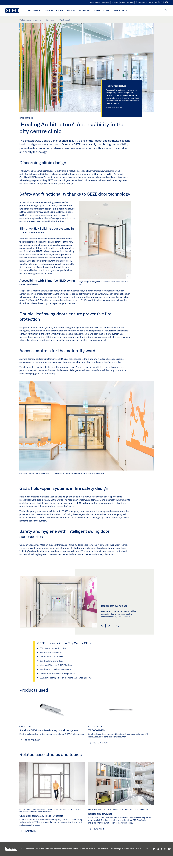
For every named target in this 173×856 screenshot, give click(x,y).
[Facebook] (161, 2)
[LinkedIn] (156, 2)
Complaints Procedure (87, 849)
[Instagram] (159, 2)
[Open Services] (126, 10)
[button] (141, 3)
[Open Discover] (40, 10)
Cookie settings (115, 849)
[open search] (166, 10)
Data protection (102, 849)
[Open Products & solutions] (74, 10)
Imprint (138, 849)
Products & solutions (58, 10)
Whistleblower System (70, 849)
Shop (131, 2)
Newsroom (106, 2)
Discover (32, 10)
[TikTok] (164, 2)
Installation (101, 10)
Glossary (125, 849)
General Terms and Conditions (50, 849)
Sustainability (95, 2)
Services (118, 10)
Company (115, 2)
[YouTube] (166, 2)
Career (122, 2)
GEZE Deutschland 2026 (29, 849)
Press (132, 849)
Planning (84, 10)
